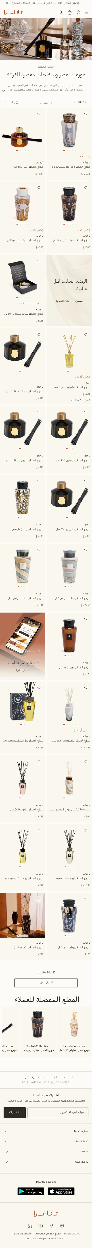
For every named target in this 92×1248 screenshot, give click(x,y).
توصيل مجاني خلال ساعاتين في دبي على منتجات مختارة (46, 3)
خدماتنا (84, 1152)
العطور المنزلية (31, 1077)
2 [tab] (67, 150)
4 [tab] (72, 150)
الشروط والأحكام (23, 1234)
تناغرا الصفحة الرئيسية (61, 1077)
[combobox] (80, 103)
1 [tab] (64, 150)
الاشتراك (14, 1112)
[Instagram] (62, 1225)
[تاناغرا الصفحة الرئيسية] (13, 12)
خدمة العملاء (81, 1141)
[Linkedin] (30, 1225)
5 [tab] (75, 150)
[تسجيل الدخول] (78, 12)
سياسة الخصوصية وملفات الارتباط (46, 1239)
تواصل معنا (81, 1162)
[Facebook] (51, 1225)
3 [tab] (69, 150)
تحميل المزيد (46, 982)
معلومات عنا (81, 1131)
